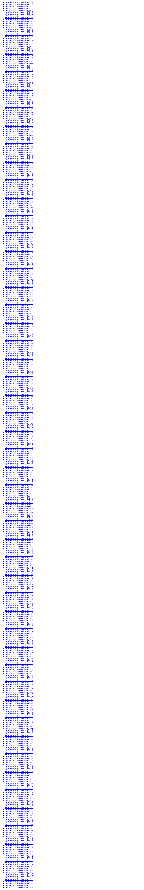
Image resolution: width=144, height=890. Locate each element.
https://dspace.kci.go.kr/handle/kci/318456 (19, 613)
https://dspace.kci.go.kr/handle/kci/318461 (19, 614)
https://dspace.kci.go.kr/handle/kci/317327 (19, 385)
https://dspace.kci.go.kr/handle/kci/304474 (19, 124)
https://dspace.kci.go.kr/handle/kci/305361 (19, 139)
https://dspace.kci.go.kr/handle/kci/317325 (19, 381)
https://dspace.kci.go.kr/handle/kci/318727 (19, 779)
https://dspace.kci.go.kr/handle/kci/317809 (19, 402)
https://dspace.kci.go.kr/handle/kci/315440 (19, 241)
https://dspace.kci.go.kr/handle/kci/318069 (19, 487)
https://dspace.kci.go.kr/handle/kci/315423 (19, 226)
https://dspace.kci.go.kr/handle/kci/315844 (19, 275)
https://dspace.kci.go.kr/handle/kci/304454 (19, 86)
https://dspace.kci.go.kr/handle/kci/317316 (19, 364)
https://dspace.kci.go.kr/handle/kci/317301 (19, 336)
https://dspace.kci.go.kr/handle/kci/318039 (19, 470)
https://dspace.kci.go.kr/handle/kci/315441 (19, 243)
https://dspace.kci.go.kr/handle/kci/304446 (19, 71)
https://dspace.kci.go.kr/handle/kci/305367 (19, 150)
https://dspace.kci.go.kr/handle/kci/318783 (19, 817)
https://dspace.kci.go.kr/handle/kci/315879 (19, 317)
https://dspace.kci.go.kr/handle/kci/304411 (19, 29)
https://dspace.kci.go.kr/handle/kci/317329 (19, 389)
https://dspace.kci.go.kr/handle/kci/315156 (19, 220)
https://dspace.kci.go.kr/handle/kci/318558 (19, 675)
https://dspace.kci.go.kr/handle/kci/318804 (19, 830)
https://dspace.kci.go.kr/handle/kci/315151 (19, 215)
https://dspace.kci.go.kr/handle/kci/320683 (19, 514)
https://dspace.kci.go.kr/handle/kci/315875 (19, 313)
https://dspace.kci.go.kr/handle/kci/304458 (19, 93)
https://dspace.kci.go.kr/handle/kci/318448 (19, 609)
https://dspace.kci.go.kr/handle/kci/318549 (19, 671)
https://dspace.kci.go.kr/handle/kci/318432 (19, 601)
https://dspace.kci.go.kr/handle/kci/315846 (19, 279)
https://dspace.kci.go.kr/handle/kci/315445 (19, 251)
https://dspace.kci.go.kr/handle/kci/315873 (19, 311)
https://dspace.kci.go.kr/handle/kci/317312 (19, 357)
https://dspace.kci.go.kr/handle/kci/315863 (19, 302)
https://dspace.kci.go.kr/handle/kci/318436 (19, 603)
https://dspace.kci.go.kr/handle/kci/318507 (19, 645)
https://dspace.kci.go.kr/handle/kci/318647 (19, 730)
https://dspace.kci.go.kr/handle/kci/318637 (19, 724)
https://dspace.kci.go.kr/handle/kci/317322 (19, 376)
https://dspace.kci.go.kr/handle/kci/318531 (19, 660)
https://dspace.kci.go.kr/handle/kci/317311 (19, 355)
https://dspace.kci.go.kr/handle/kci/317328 (19, 387)
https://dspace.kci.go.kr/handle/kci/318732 (19, 783)
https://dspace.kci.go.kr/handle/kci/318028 (19, 459)
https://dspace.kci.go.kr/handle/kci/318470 (19, 620)
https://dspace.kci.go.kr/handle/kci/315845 (19, 277)
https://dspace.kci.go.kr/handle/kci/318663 (19, 739)
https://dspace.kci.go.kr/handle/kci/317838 (19, 421)
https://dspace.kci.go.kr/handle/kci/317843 (19, 427)
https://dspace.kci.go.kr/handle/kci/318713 (19, 770)
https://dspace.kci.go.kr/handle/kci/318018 (19, 450)
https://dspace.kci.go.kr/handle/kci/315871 (19, 309)
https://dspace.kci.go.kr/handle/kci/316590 (19, 559)
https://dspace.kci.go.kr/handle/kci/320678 (19, 508)
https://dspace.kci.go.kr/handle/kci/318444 (19, 607)
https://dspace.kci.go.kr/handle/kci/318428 (19, 599)
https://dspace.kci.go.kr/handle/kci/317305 (19, 343)
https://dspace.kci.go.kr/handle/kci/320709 (19, 537)
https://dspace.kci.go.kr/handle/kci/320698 (19, 527)
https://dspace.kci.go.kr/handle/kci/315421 (19, 224)
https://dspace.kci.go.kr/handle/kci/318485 (19, 630)
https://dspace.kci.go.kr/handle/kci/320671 (19, 503)
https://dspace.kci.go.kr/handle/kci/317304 (19, 342)
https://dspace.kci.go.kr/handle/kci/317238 (19, 330)
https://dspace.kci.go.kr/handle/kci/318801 (19, 828)
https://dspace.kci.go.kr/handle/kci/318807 (19, 832)
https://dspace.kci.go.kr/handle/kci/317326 (19, 383)
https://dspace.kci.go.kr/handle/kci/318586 (19, 692)
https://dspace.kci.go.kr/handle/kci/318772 (19, 810)
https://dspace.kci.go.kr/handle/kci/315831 (19, 262)
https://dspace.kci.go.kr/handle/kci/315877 (19, 315)
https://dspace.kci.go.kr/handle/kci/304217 (19, 6)
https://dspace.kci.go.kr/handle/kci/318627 (19, 719)
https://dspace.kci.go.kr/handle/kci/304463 (19, 103)
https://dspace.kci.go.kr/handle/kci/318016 (19, 448)
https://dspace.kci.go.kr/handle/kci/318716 (19, 772)
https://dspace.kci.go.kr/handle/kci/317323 (19, 378)
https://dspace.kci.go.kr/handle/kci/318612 (19, 709)
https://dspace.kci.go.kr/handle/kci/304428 (19, 44)
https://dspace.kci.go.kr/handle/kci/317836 (19, 419)
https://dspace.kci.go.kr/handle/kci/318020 (19, 451)
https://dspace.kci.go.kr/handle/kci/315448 (19, 256)
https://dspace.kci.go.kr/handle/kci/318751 (19, 796)
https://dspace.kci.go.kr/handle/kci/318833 (19, 849)
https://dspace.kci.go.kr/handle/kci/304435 (19, 50)
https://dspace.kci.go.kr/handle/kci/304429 (19, 46)
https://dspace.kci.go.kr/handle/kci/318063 (19, 476)
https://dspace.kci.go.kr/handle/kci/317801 (19, 398)
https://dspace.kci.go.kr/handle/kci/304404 (19, 23)
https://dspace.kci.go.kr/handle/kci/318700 (19, 762)
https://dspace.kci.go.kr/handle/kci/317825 (19, 412)
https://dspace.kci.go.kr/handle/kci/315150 (19, 213)
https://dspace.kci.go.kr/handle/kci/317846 (19, 433)
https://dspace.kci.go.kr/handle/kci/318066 (19, 482)
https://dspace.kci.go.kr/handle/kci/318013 (19, 446)
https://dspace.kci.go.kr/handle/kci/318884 (19, 880)
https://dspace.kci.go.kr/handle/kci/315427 (19, 230)
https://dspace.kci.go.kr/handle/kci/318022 (19, 453)
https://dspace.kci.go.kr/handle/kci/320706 (19, 535)
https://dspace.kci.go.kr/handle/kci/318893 (19, 885)
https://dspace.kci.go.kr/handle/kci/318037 (19, 469)
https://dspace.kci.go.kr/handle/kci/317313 (19, 359)
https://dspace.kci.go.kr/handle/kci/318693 (19, 758)
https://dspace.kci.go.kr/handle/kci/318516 (19, 650)
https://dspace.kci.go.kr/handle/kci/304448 (19, 74)
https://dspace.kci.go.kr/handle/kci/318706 (19, 766)
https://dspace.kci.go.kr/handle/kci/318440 (19, 605)
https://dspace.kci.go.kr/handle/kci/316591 (19, 561)
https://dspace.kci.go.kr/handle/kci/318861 (19, 866)
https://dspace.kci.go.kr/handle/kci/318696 (19, 760)
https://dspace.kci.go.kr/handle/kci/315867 (19, 306)
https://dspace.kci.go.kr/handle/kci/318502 (19, 641)
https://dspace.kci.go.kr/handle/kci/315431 (19, 234)
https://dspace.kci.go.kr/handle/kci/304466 (19, 109)
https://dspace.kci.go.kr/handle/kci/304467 (19, 110)
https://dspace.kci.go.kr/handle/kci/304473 (19, 122)
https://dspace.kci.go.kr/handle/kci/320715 (19, 544)
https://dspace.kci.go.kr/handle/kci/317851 (19, 442)
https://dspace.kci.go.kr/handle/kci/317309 (19, 351)
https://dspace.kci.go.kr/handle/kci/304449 (19, 76)
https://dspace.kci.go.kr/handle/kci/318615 (19, 711)
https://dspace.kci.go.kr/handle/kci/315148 (19, 211)
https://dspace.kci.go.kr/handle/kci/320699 (19, 529)
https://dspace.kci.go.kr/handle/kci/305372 (19, 160)
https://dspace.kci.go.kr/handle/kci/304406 (19, 25)
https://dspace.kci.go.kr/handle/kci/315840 (19, 270)
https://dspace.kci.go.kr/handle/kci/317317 (19, 366)
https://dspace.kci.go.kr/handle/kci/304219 (19, 10)
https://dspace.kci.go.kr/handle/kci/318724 (19, 777)
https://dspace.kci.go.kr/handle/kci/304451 (19, 80)
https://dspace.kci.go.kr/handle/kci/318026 (19, 457)
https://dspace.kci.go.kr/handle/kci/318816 (19, 838)
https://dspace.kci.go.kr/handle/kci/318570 (19, 683)
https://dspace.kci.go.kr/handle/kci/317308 (19, 349)
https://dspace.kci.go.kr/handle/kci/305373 (19, 162)
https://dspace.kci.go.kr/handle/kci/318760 (19, 802)
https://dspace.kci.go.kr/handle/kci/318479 (19, 626)
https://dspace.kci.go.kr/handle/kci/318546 (19, 669)
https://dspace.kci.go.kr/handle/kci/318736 (19, 787)
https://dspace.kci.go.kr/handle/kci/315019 (19, 194)
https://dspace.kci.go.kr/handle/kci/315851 (19, 289)
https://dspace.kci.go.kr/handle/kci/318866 (19, 870)
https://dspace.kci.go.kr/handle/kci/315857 (19, 296)
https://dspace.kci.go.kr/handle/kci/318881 (19, 878)
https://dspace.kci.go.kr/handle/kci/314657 (19, 182)
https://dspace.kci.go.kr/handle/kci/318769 (19, 808)
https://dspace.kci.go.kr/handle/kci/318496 (19, 637)
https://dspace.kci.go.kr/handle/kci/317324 (19, 379)
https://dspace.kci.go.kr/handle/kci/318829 (19, 847)
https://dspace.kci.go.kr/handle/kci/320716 (19, 542)
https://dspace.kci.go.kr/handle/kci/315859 (19, 298)
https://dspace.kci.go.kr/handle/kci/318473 (19, 622)
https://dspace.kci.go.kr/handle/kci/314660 (19, 188)
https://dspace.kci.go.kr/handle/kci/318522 (19, 654)
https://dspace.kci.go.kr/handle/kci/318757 (19, 800)
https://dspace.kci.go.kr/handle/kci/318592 (19, 696)
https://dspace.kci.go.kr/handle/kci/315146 (19, 207)
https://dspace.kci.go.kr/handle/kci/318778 (19, 813)
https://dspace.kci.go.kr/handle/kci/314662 (19, 192)
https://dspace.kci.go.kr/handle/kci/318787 (19, 819)
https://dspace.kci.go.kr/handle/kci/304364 (19, 16)
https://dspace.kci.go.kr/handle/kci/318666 (19, 741)
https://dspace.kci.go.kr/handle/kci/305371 (19, 158)
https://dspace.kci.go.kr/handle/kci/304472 (19, 120)
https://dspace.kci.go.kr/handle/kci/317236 (19, 326)
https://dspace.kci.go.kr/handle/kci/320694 (19, 523)
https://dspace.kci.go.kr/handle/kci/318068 (19, 486)
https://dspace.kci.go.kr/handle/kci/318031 (19, 463)
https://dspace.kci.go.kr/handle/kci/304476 (19, 128)
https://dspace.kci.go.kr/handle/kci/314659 (19, 186)
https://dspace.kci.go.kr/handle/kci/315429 (19, 232)
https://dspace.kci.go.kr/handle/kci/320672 (19, 505)
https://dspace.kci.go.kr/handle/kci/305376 (19, 167)
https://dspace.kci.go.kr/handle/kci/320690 (19, 520)
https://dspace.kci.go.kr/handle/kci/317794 (19, 397)
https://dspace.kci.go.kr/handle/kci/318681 (19, 751)
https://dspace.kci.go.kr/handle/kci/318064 (19, 478)
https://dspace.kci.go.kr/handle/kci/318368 (19, 582)
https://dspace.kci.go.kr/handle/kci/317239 (19, 332)
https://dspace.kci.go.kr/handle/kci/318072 (19, 493)
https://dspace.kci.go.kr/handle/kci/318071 (19, 491)
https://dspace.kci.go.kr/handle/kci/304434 (19, 48)
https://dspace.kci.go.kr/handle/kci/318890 (19, 883)
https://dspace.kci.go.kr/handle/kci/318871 (19, 872)
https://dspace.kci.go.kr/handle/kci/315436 (19, 237)
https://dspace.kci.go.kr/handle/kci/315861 (19, 300)
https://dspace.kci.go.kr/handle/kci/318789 (19, 821)
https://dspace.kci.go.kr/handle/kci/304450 (19, 78)
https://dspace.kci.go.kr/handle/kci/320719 (19, 546)
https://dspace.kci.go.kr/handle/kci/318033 (19, 465)
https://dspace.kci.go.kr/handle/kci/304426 (19, 42)
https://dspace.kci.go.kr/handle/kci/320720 (19, 548)
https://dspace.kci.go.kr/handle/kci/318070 (19, 489)
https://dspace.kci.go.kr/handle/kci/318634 (19, 722)
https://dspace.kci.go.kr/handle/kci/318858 (19, 864)
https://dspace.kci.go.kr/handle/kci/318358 (19, 578)
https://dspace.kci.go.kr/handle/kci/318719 (19, 774)
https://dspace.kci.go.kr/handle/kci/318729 (19, 781)
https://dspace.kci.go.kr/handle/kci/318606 (19, 705)
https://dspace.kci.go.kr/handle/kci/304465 (19, 107)
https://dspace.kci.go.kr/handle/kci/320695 (19, 525)
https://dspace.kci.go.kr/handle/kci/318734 (19, 785)
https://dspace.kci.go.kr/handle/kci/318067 (19, 484)
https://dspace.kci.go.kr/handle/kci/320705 (19, 533)
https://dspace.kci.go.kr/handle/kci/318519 (19, 652)
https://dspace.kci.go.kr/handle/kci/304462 (19, 101)
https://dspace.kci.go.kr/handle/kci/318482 (19, 628)
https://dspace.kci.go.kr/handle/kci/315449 (19, 258)
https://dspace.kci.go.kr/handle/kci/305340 (19, 137)
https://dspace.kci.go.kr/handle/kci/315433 (19, 235)
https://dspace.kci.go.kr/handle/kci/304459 (19, 95)
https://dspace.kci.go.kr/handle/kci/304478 (19, 131)
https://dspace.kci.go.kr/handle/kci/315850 (19, 287)
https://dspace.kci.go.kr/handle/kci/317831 (19, 415)
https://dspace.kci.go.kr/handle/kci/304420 (19, 37)
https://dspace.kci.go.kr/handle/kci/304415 (19, 33)
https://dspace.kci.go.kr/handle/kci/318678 (19, 749)
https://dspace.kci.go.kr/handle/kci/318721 (19, 775)
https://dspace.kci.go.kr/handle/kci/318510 (19, 647)
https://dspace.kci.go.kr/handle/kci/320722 (19, 550)
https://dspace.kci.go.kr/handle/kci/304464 (19, 105)
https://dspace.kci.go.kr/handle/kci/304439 (19, 57)
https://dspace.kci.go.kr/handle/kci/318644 (19, 728)
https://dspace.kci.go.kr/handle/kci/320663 (19, 495)
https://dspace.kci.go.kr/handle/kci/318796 (19, 825)
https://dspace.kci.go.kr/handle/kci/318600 (19, 702)
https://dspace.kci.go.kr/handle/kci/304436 (19, 52)
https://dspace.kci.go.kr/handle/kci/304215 (19, 2)
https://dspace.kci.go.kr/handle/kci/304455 (19, 88)
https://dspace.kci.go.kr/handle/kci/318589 (19, 694)
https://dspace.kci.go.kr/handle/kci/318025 (19, 455)
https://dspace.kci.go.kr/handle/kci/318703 (19, 764)
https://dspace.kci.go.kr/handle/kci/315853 (19, 290)
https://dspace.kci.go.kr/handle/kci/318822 (19, 842)
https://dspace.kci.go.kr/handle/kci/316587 (19, 554)
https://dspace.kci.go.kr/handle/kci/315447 (19, 254)
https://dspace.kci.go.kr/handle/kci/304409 (19, 27)
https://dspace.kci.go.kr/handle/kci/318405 (19, 590)
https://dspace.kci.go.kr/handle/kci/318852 (19, 861)
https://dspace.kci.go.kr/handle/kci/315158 (19, 222)
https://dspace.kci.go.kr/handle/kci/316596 (19, 571)
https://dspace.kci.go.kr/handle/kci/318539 (19, 664)
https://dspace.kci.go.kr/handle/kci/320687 (19, 518)
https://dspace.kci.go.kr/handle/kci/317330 (19, 391)
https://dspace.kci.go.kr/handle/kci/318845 (19, 857)
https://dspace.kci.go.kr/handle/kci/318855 (19, 863)
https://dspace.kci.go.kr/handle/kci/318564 (19, 679)
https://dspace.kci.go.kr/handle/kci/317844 (19, 429)
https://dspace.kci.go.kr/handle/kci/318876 (19, 876)
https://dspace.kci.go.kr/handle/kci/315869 (19, 307)
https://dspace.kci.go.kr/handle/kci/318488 (19, 631)
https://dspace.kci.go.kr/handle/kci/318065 (19, 480)
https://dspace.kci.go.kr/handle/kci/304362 (19, 14)
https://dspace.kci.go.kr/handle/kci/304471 (19, 118)
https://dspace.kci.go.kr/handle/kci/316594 (19, 567)
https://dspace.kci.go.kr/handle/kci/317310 (19, 353)
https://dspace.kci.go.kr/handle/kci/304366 (19, 18)
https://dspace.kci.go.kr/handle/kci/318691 (19, 756)
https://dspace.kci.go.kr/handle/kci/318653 (19, 734)
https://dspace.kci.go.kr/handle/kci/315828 (19, 260)
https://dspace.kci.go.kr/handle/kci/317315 (19, 362)
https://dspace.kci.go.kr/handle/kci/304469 (19, 114)
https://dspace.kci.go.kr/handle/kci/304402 (19, 21)
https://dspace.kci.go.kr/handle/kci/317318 (19, 368)
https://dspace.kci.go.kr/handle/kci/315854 (19, 292)
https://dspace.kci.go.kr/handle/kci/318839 (19, 853)
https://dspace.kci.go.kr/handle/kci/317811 (19, 404)
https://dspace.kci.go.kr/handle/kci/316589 (19, 558)
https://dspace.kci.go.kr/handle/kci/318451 (19, 611)
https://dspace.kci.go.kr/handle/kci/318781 (19, 815)
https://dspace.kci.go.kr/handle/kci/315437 (19, 239)
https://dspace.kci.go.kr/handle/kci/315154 (19, 218)
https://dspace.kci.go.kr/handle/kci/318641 (19, 726)
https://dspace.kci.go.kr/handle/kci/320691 (19, 522)
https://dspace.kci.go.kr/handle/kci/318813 (19, 836)
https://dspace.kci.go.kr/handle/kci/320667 (19, 501)
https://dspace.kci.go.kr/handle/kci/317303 (19, 340)
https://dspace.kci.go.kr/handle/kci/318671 (19, 745)
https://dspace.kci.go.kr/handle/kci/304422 (19, 38)
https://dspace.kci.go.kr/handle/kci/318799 (19, 827)
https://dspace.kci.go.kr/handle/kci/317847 (19, 434)
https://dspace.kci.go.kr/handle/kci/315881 (19, 319)
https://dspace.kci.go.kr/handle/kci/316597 (19, 573)
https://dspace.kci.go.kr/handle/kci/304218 (19, 8)
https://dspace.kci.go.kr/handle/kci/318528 (19, 658)
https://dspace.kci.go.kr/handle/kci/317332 (19, 395)
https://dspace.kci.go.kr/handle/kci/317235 (19, 325)
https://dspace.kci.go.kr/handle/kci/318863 (19, 868)
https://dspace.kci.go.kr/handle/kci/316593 (19, 565)
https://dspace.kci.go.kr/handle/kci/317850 (19, 440)
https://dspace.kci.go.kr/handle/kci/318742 (19, 791)
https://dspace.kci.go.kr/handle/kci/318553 (19, 673)
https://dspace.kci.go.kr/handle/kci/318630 (19, 720)
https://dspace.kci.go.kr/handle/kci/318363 (19, 580)
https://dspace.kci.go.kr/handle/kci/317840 (19, 423)
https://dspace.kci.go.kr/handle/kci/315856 (19, 294)
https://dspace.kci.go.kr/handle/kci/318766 (19, 806)
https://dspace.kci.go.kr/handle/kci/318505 (19, 643)
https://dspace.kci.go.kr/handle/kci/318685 (19, 753)
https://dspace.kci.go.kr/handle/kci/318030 (19, 461)
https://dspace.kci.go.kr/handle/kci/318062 (19, 474)
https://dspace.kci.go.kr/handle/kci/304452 (19, 82)
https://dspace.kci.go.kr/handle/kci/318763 (19, 804)
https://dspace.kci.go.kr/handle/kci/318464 (19, 616)
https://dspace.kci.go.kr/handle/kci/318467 (19, 618)
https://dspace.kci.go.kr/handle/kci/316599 (19, 577)
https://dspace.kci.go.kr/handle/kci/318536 (19, 662)
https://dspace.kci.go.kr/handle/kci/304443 (19, 65)
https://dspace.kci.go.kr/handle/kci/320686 (19, 516)
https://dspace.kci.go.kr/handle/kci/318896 (19, 887)
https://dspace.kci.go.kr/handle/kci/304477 (19, 129)
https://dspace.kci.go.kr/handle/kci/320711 (19, 539)
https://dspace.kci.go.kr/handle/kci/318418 (19, 595)
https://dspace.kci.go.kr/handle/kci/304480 (19, 135)
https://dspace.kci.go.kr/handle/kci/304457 (19, 92)
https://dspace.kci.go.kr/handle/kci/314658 (19, 184)
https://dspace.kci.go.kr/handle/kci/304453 (19, 84)
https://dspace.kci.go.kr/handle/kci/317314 (19, 361)
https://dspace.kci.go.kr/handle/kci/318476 (19, 624)
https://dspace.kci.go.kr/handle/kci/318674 (19, 747)
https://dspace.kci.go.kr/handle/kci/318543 (19, 667)
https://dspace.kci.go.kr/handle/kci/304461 (19, 99)
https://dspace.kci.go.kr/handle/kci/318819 (19, 840)
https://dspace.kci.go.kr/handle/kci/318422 (19, 597)
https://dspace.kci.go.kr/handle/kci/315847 (19, 281)
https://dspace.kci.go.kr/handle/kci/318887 (19, 882)
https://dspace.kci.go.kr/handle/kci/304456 (19, 90)
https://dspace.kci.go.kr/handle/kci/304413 (19, 31)
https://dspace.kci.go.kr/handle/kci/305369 (19, 154)
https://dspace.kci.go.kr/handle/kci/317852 (19, 444)
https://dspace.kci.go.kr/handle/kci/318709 (19, 768)
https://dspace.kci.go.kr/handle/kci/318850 (19, 859)
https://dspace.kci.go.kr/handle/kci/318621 (19, 715)
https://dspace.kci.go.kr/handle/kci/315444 (19, 249)
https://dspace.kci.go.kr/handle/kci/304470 (19, 116)
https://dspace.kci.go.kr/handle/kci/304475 (19, 126)
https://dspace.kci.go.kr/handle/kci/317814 (19, 406)
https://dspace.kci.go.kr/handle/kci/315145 (19, 205)
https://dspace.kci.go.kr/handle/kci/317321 (19, 374)
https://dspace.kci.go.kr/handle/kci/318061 (19, 472)
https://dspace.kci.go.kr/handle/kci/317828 (19, 414)
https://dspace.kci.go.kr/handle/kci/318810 (19, 834)
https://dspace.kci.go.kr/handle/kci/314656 (19, 181)
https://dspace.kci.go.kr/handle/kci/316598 (19, 575)
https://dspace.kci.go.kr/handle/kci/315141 (19, 198)
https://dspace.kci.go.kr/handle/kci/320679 (19, 510)
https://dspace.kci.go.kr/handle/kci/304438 (19, 56)
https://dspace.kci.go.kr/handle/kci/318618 (19, 713)
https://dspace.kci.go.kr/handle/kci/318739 (19, 789)
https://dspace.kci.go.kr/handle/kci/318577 (19, 686)
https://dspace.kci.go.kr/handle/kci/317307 (19, 347)
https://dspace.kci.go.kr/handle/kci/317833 (19, 417)
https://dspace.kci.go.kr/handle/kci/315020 (19, 196)
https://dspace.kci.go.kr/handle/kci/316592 (19, 563)
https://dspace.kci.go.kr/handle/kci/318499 (19, 639)
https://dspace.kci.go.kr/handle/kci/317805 (19, 400)
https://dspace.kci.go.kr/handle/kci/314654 (19, 177)
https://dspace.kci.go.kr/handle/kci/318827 (19, 846)
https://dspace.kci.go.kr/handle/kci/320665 (19, 499)
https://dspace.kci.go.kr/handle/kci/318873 (19, 874)
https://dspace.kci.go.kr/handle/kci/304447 (19, 73)
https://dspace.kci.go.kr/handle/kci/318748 (19, 794)
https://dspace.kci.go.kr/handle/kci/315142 (19, 200)
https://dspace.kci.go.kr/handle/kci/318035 (19, 467)
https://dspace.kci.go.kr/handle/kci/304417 (19, 35)
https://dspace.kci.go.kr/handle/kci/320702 (19, 531)
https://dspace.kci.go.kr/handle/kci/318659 (19, 738)
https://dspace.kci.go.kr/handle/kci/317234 (19, 323)
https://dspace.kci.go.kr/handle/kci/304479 (19, 133)
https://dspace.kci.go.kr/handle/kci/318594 (19, 698)
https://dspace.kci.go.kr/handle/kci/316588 (19, 556)
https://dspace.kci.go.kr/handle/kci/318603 (19, 703)
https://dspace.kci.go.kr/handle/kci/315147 (19, 209)
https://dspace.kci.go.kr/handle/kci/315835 (19, 266)
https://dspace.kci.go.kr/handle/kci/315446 (19, 253)
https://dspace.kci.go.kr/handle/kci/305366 (19, 148)
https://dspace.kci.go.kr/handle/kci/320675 (19, 506)
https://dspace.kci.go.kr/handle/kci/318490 (19, 633)
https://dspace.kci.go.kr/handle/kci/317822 (19, 410)
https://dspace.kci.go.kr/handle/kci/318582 (19, 690)
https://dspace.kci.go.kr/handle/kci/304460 (19, 97)
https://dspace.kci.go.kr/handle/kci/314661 (19, 190)
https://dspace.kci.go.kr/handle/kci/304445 (19, 69)
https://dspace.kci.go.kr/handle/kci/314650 (19, 169)
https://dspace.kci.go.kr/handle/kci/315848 (19, 283)
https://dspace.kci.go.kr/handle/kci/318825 (19, 844)
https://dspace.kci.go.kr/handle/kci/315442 (19, 245)
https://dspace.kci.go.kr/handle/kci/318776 (19, 811)
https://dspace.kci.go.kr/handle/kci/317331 (19, 393)
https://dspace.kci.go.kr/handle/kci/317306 (19, 345)
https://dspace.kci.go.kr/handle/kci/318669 (19, 743)
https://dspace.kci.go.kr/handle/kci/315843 (19, 273)
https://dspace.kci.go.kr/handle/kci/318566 (19, 681)
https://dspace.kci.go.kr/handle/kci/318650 (19, 732)
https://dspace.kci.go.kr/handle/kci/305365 (19, 146)
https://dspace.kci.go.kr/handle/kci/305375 (19, 165)
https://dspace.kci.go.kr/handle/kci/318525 (19, 656)
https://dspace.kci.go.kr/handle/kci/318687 (19, 755)
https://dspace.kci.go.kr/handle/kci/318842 (19, 855)
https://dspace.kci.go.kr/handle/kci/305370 (19, 156)
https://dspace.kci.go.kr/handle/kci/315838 (19, 268)
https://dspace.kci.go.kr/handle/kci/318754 (19, 798)
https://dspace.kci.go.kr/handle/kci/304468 (19, 112)
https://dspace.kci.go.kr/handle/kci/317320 (19, 372)
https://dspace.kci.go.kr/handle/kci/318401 (19, 588)
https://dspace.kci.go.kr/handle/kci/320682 (19, 512)
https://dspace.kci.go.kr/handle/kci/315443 (19, 247)
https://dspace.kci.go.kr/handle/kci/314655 (19, 179)
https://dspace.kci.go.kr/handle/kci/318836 (19, 851)
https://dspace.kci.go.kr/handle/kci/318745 (19, 792)
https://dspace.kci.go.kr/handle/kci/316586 (19, 552)
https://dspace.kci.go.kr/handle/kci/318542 (19, 666)
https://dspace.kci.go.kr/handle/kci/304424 (19, 40)
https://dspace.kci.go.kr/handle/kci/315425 (19, 228)
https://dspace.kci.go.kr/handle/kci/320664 (19, 497)
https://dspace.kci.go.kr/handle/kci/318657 (19, 736)
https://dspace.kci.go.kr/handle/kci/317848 (19, 436)
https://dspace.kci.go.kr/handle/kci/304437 (19, 54)
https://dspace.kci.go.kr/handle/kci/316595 (19, 569)
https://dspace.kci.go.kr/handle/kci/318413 (19, 594)
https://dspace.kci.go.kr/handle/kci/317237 (19, 328)
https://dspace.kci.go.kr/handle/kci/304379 (19, 20)
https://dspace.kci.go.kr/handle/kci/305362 (19, 141)
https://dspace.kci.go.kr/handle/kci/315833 (19, 264)
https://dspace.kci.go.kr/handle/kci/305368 (19, 152)
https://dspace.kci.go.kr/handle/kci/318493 (19, 635)
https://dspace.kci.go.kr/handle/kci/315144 (19, 203)
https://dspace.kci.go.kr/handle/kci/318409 (19, 592)
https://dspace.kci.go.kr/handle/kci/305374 (19, 164)
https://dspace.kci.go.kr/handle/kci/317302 (19, 338)
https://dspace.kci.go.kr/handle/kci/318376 (19, 586)
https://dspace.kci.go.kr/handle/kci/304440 (19, 59)
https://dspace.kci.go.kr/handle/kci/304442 (19, 63)
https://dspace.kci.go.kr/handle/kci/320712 (19, 541)
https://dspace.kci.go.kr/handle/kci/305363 (19, 143)
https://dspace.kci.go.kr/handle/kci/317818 (19, 408)
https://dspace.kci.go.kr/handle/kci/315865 (19, 304)
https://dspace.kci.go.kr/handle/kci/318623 (19, 717)
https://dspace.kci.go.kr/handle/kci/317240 (19, 334)
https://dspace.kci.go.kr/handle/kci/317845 (19, 431)
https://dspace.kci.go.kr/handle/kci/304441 (19, 61)
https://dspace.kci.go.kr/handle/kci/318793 (19, 823)
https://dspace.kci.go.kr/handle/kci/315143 (19, 201)
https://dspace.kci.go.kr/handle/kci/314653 (19, 175)
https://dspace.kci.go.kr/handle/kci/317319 (19, 370)
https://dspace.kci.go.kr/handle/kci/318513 (19, 649)
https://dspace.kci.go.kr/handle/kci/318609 (19, 707)
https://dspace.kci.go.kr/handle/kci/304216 (19, 4)
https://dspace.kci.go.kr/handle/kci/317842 (19, 425)
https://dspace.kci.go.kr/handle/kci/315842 (19, 271)
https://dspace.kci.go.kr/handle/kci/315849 (19, 285)
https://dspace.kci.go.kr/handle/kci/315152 (19, 217)
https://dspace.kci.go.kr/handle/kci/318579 (19, 688)
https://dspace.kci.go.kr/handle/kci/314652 (19, 173)
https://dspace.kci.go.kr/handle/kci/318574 (19, 684)
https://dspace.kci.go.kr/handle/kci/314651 (19, 171)
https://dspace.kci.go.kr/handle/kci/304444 (19, 67)
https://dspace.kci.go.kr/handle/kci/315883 (19, 321)
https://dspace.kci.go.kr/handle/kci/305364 (19, 145)
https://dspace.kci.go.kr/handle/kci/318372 (19, 584)
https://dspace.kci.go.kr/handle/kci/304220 (19, 12)
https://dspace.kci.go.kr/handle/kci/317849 (19, 438)
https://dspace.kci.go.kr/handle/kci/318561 (19, 677)
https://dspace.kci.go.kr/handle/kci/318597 (19, 700)
